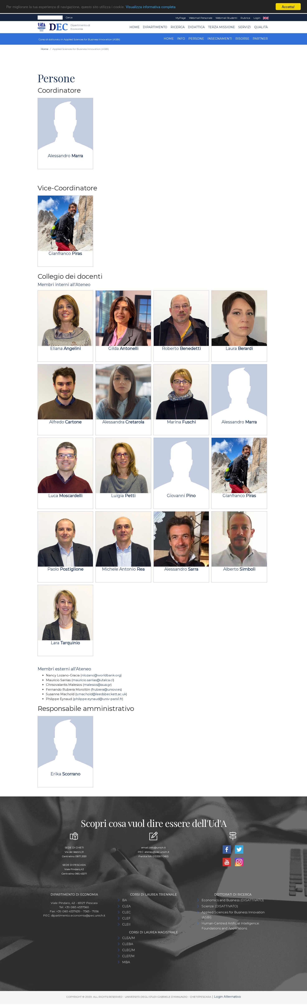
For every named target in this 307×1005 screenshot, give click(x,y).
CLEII (126, 924)
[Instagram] (239, 861)
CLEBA (127, 944)
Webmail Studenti (226, 17)
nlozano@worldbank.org (101, 675)
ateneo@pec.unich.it (157, 851)
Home (134, 27)
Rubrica (245, 17)
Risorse (242, 39)
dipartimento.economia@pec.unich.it (78, 915)
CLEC (126, 912)
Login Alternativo (227, 997)
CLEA (126, 906)
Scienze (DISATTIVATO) (220, 906)
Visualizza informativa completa (150, 6)
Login (257, 17)
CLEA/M (128, 938)
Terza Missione (221, 27)
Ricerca (178, 27)
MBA (126, 962)
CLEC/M (128, 950)
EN (265, 18)
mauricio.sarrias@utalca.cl (92, 680)
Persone (196, 39)
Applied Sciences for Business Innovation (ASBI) (233, 914)
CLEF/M (128, 956)
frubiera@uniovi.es (106, 689)
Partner (260, 39)
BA (124, 900)
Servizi (244, 27)
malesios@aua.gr (97, 685)
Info (181, 39)
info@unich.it (157, 847)
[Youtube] (227, 861)
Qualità (261, 27)
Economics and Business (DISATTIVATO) (233, 900)
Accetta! (288, 6)
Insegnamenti (219, 39)
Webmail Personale (200, 17)
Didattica (196, 27)
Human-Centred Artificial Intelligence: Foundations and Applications (231, 925)
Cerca (69, 17)
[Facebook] (227, 849)
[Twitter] (239, 849)
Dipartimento (155, 27)
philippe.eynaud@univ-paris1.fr (98, 699)
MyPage (181, 17)
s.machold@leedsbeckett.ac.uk (101, 694)
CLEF (126, 918)
